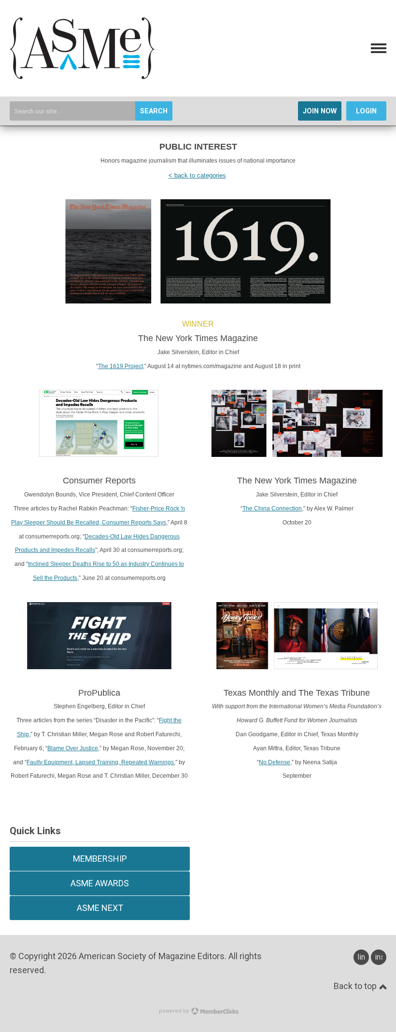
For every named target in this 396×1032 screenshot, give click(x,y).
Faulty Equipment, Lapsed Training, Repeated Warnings (100, 762)
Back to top (356, 986)
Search (154, 111)
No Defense (274, 762)
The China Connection (272, 508)
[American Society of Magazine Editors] (82, 76)
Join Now (320, 111)
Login (366, 111)
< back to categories (197, 175)
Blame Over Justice (72, 748)
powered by (174, 1011)
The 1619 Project (120, 366)
